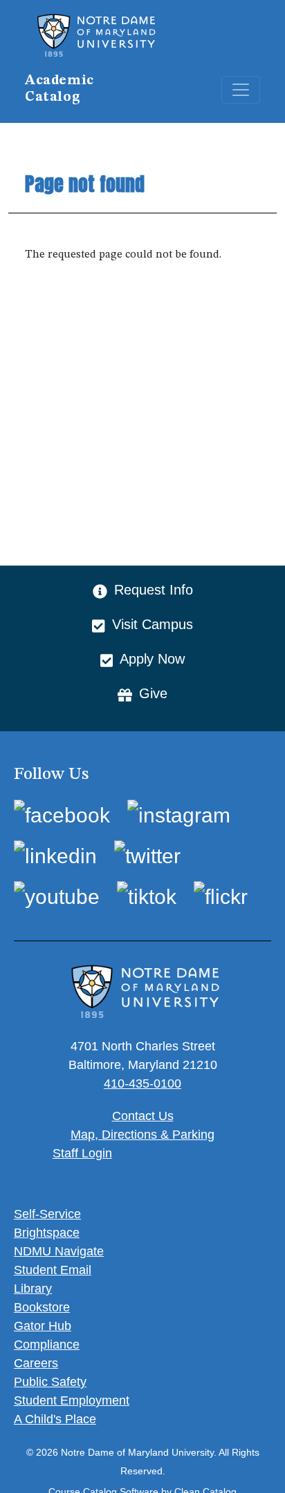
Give (153, 693)
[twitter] (147, 855)
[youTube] (57, 896)
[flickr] (221, 896)
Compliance (47, 1344)
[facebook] (62, 815)
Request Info (153, 589)
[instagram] (178, 815)
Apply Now (152, 658)
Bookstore (42, 1307)
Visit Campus (152, 624)
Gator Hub (42, 1326)
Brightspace (47, 1233)
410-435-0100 (142, 1083)
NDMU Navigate (59, 1251)
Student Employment (71, 1400)
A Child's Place (55, 1419)
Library (33, 1288)
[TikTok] (146, 896)
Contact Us (143, 1116)
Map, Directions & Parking (142, 1135)
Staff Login (82, 1153)
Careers (36, 1363)
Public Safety (50, 1382)
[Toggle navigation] (240, 90)
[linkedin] (55, 855)
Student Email (52, 1270)
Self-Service (47, 1214)
